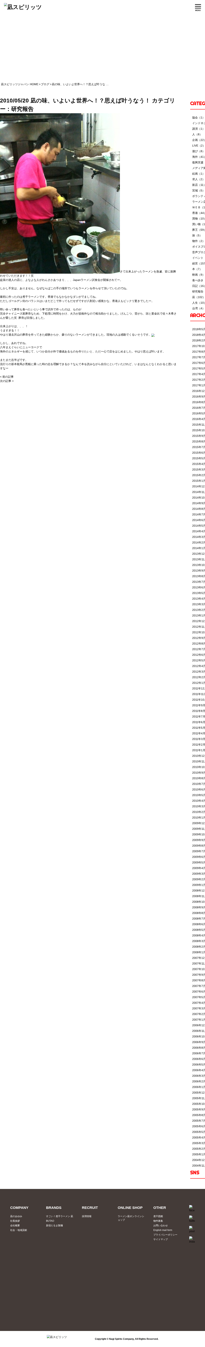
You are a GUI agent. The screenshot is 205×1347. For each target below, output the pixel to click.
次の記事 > (7, 381)
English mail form (162, 1230)
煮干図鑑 (158, 1216)
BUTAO (50, 1220)
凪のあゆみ (16, 1216)
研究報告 (22, 109)
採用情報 (86, 1216)
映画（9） (198, 274)
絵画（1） (198, 173)
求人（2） (198, 179)
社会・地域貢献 (18, 1230)
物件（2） (198, 241)
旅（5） (197, 235)
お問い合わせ (160, 1225)
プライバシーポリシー (165, 1234)
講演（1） (198, 128)
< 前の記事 (7, 376)
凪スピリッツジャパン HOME (19, 84)
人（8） (197, 134)
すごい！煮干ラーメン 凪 (59, 1216)
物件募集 (158, 1220)
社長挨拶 (15, 1220)
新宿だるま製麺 (54, 1225)
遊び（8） (198, 151)
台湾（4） (198, 308)
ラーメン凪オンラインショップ (131, 1218)
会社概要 (15, 1225)
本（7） (197, 269)
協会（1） (198, 117)
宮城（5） (198, 190)
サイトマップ (160, 1239)
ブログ (45, 84)
